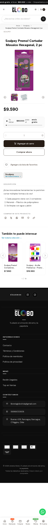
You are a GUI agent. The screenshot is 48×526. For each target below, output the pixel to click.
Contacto (7, 345)
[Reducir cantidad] (6, 135)
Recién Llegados (10, 380)
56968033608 (17, 411)
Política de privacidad (12, 362)
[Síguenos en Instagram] (28, 295)
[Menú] (4, 9)
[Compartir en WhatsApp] (17, 218)
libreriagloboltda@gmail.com (23, 404)
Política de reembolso (13, 356)
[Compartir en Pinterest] (28, 218)
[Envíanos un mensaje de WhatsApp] (42, 512)
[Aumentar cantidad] (42, 135)
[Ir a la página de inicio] (19, 9)
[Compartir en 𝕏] (11, 218)
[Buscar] (43, 18)
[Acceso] (36, 9)
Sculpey (26, 26)
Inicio (18, 26)
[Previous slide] (6, 97)
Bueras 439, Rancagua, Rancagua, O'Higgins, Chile (25, 421)
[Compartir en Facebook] (6, 218)
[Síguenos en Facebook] (35, 295)
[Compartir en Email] (23, 218)
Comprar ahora (24, 152)
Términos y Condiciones (13, 351)
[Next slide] (43, 97)
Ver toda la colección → (12, 238)
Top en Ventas (9, 385)
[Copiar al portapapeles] (34, 218)
